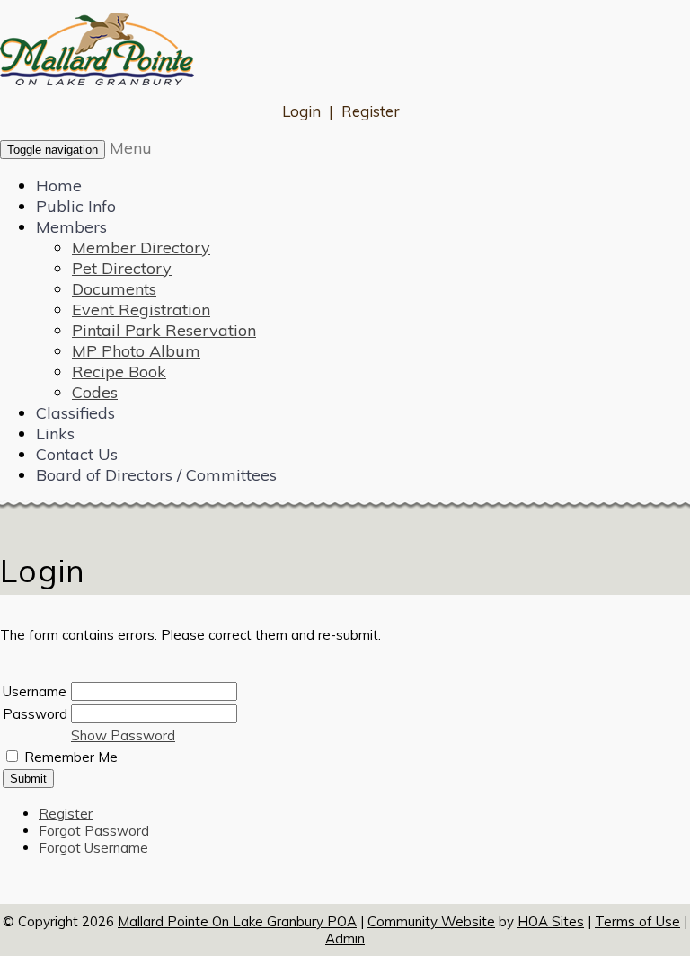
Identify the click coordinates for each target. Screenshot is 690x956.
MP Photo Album (136, 351)
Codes (95, 392)
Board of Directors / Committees (156, 475)
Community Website (431, 921)
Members (71, 227)
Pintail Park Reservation (164, 330)
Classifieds (75, 413)
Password (35, 713)
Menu (131, 147)
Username (34, 691)
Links (55, 433)
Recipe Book (119, 371)
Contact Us (77, 454)
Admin (345, 938)
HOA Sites (551, 921)
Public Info (76, 206)
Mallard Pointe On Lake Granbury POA (237, 921)
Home (59, 185)
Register (370, 111)
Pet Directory (122, 268)
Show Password (123, 735)
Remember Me (71, 757)
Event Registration (141, 309)
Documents (114, 289)
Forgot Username (93, 847)
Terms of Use (637, 921)
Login (301, 111)
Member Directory (141, 247)
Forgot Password (94, 830)
